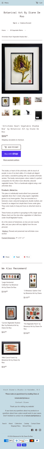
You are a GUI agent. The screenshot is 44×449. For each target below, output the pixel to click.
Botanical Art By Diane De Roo (22, 14)
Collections (18, 423)
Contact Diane (35, 423)
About (11, 423)
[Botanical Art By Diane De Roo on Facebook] (32, 430)
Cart (40, 3)
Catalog (26, 423)
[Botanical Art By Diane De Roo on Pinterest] (36, 430)
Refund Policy (27, 426)
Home (4, 30)
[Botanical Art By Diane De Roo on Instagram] (40, 430)
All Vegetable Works (16, 30)
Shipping (5, 140)
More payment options (11, 160)
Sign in (15, 23)
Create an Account (25, 23)
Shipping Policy (16, 426)
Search (4, 423)
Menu (7, 3)
